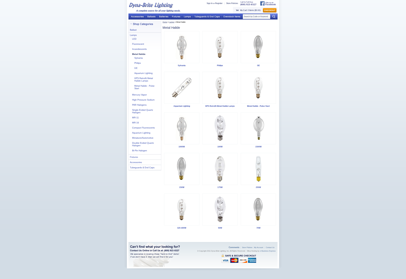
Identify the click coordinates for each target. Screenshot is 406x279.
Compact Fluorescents (143, 127)
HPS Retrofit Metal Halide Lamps (143, 79)
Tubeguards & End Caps (142, 167)
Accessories (136, 162)
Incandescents (139, 49)
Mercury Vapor (139, 94)
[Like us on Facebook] (268, 5)
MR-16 (135, 122)
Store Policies (232, 3)
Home (165, 22)
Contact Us (270, 247)
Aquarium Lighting (143, 73)
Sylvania (138, 58)
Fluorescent (138, 44)
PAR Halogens (139, 105)
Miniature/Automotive (142, 138)
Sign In (210, 3)
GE (136, 68)
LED (134, 39)
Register (219, 3)
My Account (258, 247)
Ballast (133, 30)
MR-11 (135, 117)
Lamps (171, 22)
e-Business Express (268, 251)
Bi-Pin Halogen (139, 150)
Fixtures (134, 157)
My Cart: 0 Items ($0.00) (250, 10)
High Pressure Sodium (143, 99)
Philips (137, 63)
